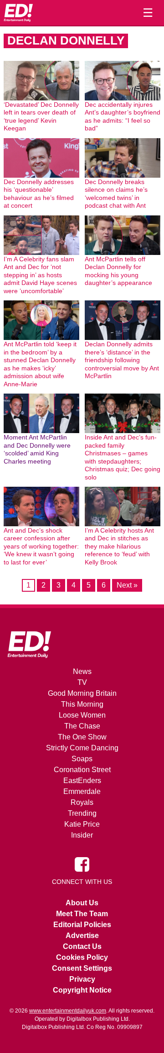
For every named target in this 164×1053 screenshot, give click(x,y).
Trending (82, 813)
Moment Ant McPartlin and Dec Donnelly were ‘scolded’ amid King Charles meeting (37, 449)
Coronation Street (82, 770)
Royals (82, 802)
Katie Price (82, 824)
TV (82, 682)
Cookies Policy (82, 957)
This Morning (82, 704)
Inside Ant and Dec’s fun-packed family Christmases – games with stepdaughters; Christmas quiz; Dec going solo (122, 457)
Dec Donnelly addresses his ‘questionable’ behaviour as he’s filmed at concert (39, 194)
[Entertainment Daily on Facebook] (82, 864)
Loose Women (82, 715)
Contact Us (82, 946)
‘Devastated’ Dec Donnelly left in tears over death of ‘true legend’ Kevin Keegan (41, 116)
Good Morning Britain (82, 693)
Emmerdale (82, 791)
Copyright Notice (82, 990)
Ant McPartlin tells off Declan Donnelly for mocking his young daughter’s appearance (118, 271)
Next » (127, 585)
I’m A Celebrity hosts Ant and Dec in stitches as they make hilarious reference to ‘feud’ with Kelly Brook (119, 546)
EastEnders (82, 780)
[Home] (18, 13)
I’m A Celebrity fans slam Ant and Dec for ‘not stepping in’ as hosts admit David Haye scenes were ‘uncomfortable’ (40, 274)
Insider (82, 835)
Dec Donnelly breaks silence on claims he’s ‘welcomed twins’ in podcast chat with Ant (116, 194)
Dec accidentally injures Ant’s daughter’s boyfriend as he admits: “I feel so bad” (122, 116)
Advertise (82, 935)
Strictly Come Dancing (82, 748)
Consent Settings (82, 968)
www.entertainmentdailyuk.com (67, 1011)
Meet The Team (82, 914)
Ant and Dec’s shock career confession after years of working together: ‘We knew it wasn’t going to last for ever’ (41, 546)
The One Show (82, 737)
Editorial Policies (82, 924)
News (82, 671)
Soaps (82, 759)
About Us (82, 903)
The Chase (82, 726)
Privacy (82, 979)
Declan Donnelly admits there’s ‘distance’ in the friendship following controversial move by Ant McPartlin (122, 359)
